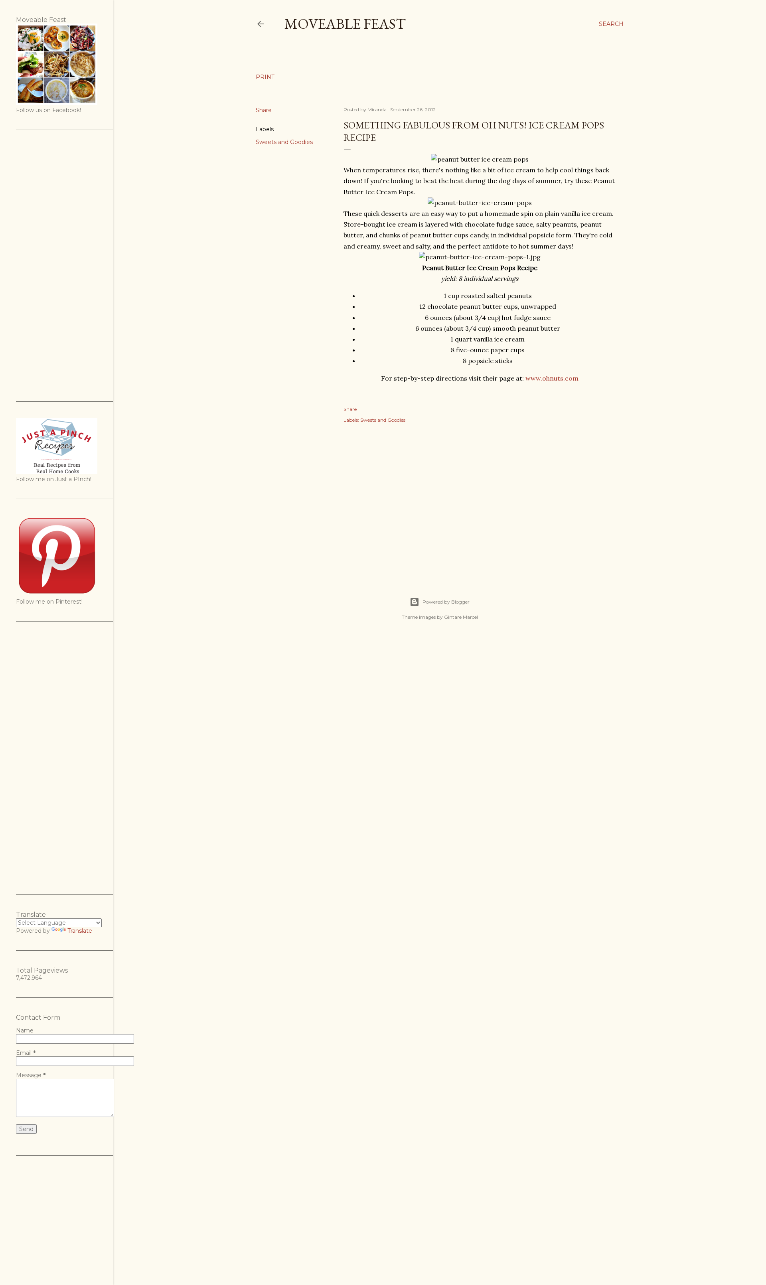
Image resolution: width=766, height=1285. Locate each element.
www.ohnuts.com (551, 378)
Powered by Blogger (446, 602)
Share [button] (264, 110)
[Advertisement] (480, 501)
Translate (79, 930)
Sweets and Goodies (284, 142)
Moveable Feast (345, 23)
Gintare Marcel (461, 617)
